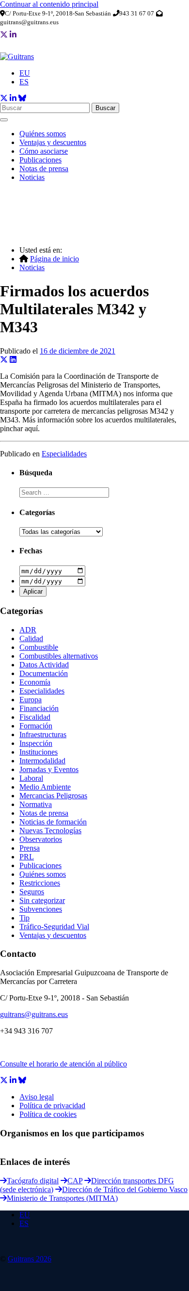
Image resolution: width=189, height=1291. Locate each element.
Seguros (31, 892)
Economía (34, 682)
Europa (30, 699)
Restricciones (39, 883)
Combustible (38, 647)
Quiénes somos (42, 133)
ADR (27, 630)
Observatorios (40, 839)
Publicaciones (40, 160)
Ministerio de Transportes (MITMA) (62, 1198)
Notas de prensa (43, 168)
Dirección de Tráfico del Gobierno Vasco (125, 1189)
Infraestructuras (42, 734)
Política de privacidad (52, 1105)
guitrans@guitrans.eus (34, 1014)
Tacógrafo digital (33, 1181)
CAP (74, 1181)
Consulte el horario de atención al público (63, 1064)
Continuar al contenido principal (49, 4)
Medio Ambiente (45, 787)
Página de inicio (54, 259)
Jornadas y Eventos (49, 769)
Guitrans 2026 (29, 1259)
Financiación (39, 708)
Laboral (31, 778)
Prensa (29, 848)
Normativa (35, 804)
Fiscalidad (34, 717)
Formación (35, 726)
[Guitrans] (17, 56)
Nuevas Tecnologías (50, 830)
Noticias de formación (53, 822)
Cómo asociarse (43, 151)
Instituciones (38, 752)
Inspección (35, 743)
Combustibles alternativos (58, 656)
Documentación (43, 673)
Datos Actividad (44, 665)
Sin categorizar (42, 900)
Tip (24, 918)
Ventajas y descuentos (52, 142)
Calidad (31, 638)
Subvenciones (40, 909)
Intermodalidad (42, 761)
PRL (26, 857)
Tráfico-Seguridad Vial (54, 926)
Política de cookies (48, 1114)
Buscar (105, 108)
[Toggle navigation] (4, 119)
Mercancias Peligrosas (53, 795)
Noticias (32, 177)
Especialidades (64, 454)
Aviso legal (36, 1097)
